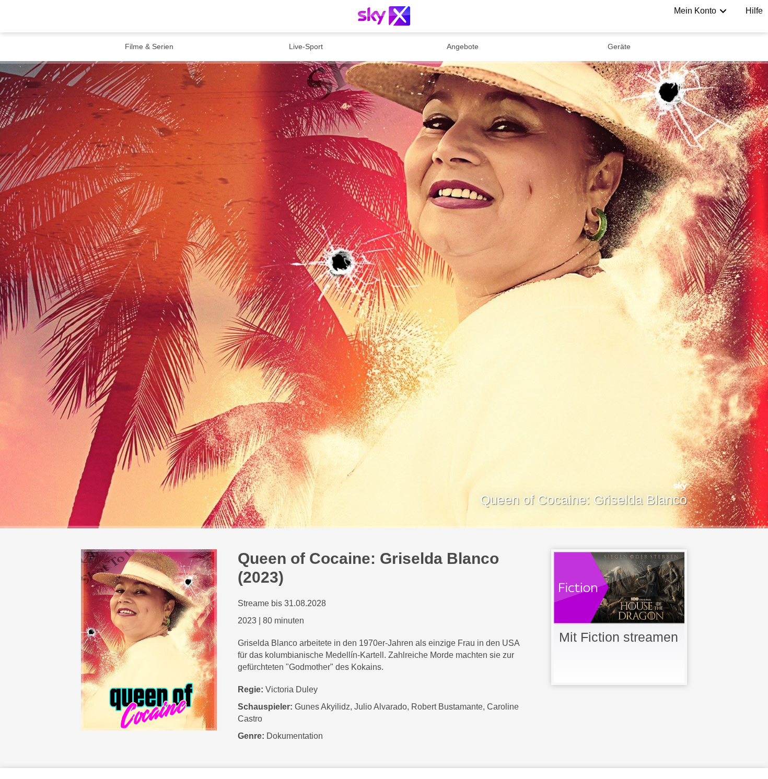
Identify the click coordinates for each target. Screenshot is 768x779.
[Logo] (384, 16)
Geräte (619, 46)
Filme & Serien (149, 46)
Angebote (463, 46)
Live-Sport (306, 46)
